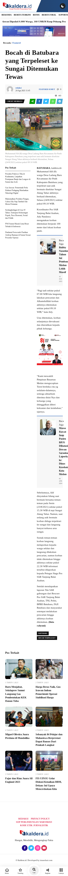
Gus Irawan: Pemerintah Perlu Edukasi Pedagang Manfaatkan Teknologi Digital (16, 190)
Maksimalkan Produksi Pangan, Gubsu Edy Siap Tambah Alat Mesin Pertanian (17, 201)
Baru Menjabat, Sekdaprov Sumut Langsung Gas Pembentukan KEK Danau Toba (15, 694)
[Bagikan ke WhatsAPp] (53, 101)
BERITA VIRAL (49, 15)
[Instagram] (37, 848)
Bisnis (36, 15)
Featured (16, 43)
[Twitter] (31, 848)
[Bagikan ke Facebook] (39, 101)
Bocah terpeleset (47, 638)
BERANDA (7, 15)
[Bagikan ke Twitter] (46, 101)
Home (7, 873)
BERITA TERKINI (22, 15)
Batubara (42, 633)
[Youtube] (43, 848)
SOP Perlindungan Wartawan (34, 822)
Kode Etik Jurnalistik (34, 825)
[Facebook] (24, 848)
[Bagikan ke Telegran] (59, 101)
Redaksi (23, 819)
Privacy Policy (40, 819)
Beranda (7, 43)
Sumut (52, 89)
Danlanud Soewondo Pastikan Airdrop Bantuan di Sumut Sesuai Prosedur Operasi (18, 235)
